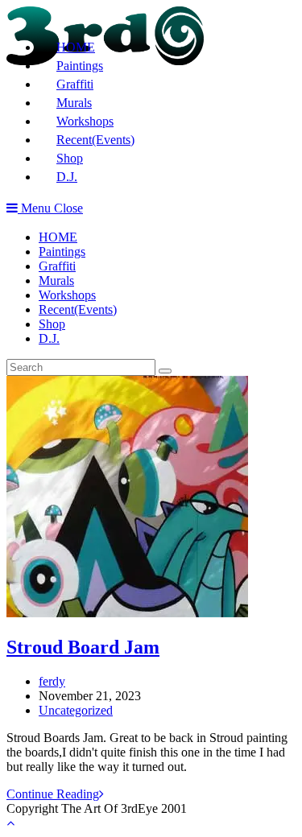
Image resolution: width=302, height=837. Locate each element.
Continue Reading (55, 794)
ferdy (52, 681)
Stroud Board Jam (82, 647)
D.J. (49, 338)
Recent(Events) (78, 309)
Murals (56, 280)
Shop (52, 324)
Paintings (62, 251)
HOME (58, 237)
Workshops (67, 295)
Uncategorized (76, 710)
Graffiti (57, 266)
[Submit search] (165, 371)
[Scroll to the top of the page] (10, 823)
